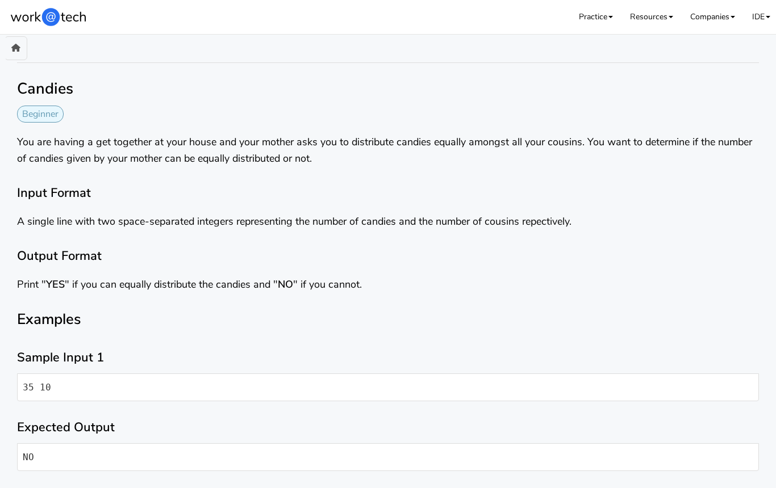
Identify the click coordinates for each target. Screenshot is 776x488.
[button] (596, 16)
